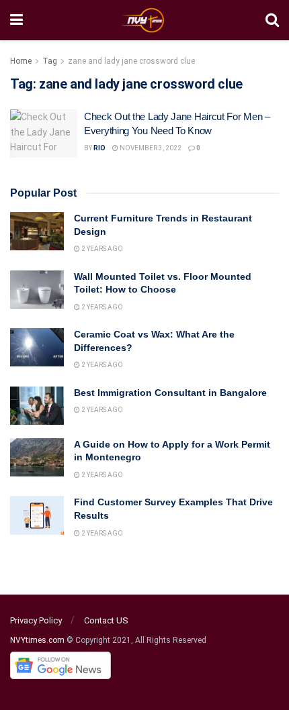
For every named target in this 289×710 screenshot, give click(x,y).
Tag (49, 61)
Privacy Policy (36, 620)
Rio (99, 148)
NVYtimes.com (37, 640)
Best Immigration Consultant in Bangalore (172, 392)
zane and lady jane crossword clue (131, 61)
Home (21, 61)
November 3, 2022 (149, 148)
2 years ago (101, 248)
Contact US (106, 620)
